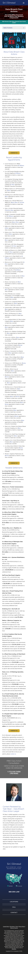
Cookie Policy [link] (6, 926)
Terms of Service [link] (14, 928)
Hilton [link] (8, 190)
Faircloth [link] (21, 202)
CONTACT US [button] (14, 153)
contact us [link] (13, 754)
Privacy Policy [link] (22, 926)
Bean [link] (6, 196)
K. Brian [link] (12, 184)
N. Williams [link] (21, 165)
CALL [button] (14, 907)
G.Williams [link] (18, 270)
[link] (9, 3)
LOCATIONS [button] (14, 901)
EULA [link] (16, 926)
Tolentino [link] (7, 210)
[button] (23, 3)
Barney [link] (20, 345)
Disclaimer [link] (12, 926)
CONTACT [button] (14, 912)
